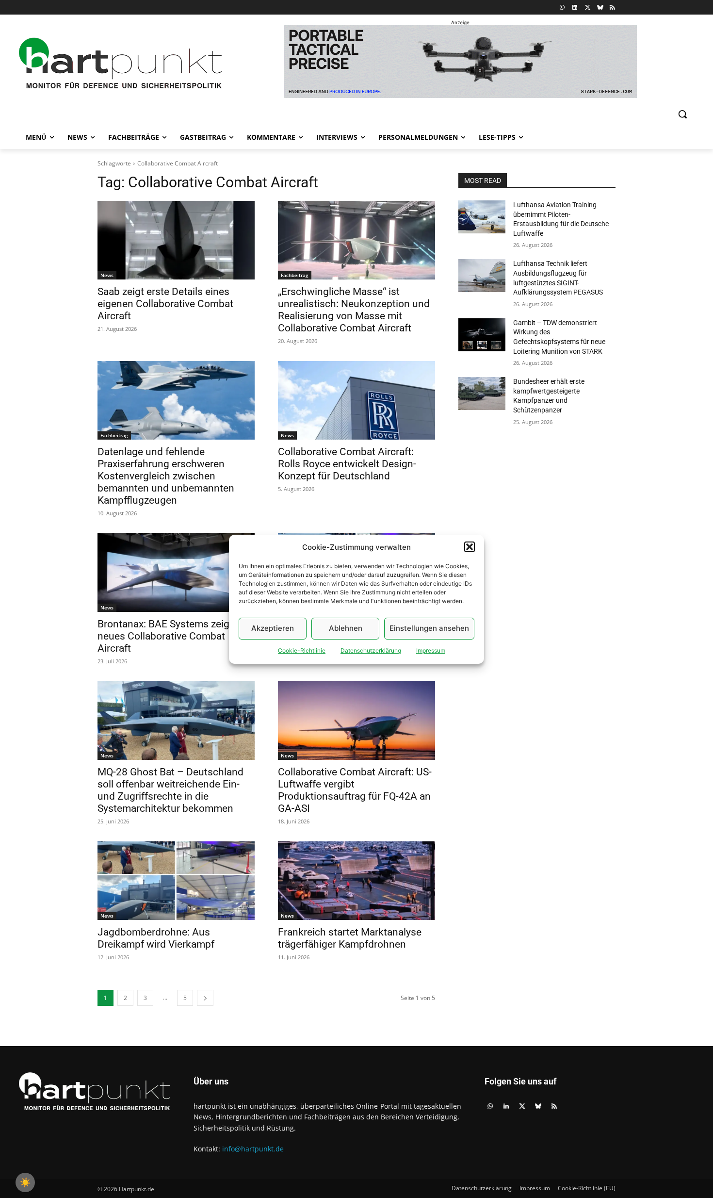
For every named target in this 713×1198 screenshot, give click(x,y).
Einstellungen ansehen (429, 628)
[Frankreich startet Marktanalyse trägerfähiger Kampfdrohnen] (356, 880)
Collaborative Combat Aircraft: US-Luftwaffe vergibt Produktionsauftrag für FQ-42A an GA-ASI (355, 790)
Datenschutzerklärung (370, 650)
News (106, 275)
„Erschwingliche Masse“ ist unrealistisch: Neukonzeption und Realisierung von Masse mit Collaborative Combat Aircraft (354, 310)
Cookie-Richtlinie (301, 650)
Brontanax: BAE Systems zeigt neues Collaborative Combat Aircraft (165, 636)
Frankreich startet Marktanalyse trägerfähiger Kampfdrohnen (349, 938)
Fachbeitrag (294, 275)
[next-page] (205, 998)
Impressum (430, 650)
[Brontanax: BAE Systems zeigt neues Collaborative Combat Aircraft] (176, 572)
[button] (469, 547)
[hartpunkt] (120, 63)
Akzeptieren (272, 628)
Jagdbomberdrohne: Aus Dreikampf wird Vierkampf (155, 938)
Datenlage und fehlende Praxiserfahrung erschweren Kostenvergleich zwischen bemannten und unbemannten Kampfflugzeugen (165, 476)
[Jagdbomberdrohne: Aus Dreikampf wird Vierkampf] (176, 880)
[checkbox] (25, 1182)
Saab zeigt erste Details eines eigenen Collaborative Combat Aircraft (165, 304)
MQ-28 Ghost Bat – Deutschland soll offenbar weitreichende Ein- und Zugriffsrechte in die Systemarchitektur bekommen (170, 790)
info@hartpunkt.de (253, 1148)
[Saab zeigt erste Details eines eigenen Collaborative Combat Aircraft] (176, 240)
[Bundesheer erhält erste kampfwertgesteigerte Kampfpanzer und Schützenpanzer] (481, 393)
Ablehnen (345, 628)
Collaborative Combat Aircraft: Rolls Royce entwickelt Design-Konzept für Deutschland (347, 464)
